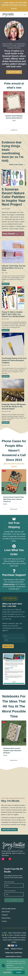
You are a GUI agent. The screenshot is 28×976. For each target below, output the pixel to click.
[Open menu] (25, 14)
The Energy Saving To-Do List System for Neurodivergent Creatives (14, 360)
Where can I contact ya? (10, 891)
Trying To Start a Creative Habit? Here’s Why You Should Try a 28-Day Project (13, 314)
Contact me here (8, 584)
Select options (13, 125)
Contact (4, 921)
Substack (5, 915)
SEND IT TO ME (8, 646)
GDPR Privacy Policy (14, 956)
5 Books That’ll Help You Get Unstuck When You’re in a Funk (13, 268)
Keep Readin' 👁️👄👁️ (13, 234)
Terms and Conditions (13, 952)
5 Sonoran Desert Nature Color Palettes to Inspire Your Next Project (14, 196)
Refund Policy (6, 918)
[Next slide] (23, 110)
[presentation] (14, 177)
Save (6, 92)
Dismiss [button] (14, 8)
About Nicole (6, 911)
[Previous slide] (4, 110)
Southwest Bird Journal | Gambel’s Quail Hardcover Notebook (12, 751)
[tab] (13, 509)
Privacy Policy (17, 949)
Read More (5, 284)
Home (7, 949)
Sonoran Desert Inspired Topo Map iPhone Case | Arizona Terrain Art (13, 499)
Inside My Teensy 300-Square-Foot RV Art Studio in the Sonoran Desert (14, 406)
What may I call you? (9, 882)
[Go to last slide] (3, 489)
